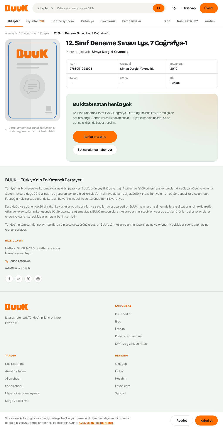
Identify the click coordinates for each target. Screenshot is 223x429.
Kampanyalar (131, 21)
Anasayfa (11, 33)
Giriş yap (189, 8)
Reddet (182, 420)
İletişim (120, 329)
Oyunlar (35, 21)
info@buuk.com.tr (17, 268)
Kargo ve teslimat (17, 401)
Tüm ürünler (28, 33)
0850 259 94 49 (20, 261)
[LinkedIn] (19, 279)
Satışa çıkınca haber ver (95, 149)
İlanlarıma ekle (95, 136)
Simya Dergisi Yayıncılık (110, 51)
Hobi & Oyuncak (62, 21)
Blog (167, 21)
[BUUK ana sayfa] (16, 8)
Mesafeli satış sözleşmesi (22, 393)
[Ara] (158, 8)
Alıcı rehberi (13, 378)
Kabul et (207, 420)
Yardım (209, 21)
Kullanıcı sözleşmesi (128, 336)
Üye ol (208, 8)
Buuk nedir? (123, 314)
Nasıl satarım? (187, 21)
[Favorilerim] (174, 8)
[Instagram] (38, 279)
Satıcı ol (120, 393)
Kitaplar (14, 21)
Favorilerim (122, 386)
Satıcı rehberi (14, 386)
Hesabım (121, 378)
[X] (28, 279)
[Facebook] (9, 279)
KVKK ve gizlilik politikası (131, 344)
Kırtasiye (87, 21)
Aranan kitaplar (15, 371)
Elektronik (108, 21)
